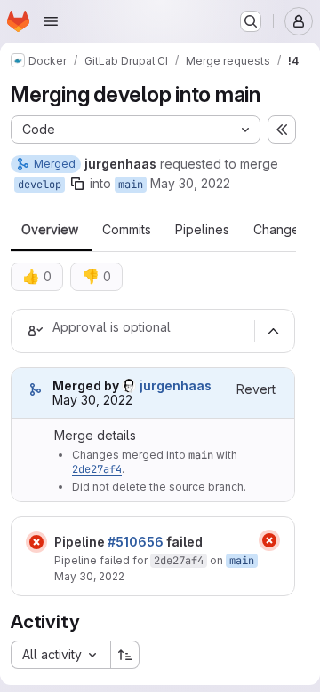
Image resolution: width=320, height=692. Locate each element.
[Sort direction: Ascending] (125, 655)
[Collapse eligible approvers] (273, 331)
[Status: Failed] (36, 542)
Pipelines (202, 230)
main (130, 184)
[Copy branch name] (77, 183)
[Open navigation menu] (50, 21)
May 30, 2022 (190, 183)
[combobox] (60, 655)
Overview (49, 230)
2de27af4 (97, 469)
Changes (279, 230)
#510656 (136, 541)
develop (39, 184)
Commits (126, 230)
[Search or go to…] (250, 21)
